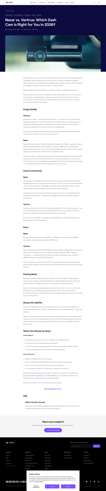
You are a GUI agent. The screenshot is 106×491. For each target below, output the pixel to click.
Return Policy (97, 486)
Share (36, 29)
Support (72, 2)
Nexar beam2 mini (30, 455)
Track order (86, 455)
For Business (60, 2)
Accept (52, 486)
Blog (67, 2)
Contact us (8, 463)
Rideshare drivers (68, 457)
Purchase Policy (88, 486)
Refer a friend (48, 465)
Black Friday (48, 460)
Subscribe (96, 446)
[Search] (94, 2)
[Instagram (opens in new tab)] (98, 481)
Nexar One (26, 307)
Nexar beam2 (29, 457)
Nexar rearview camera (31, 463)
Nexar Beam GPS (30, 465)
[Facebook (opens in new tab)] (90, 481)
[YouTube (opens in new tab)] (86, 481)
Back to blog (10, 11)
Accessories (42, 2)
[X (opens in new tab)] (94, 481)
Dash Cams (32, 2)
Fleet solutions (51, 2)
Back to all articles (54, 430)
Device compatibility (89, 463)
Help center (87, 457)
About (7, 455)
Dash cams (47, 455)
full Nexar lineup (35, 382)
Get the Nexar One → (53, 389)
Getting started (87, 460)
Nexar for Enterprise (11, 465)
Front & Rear (48, 457)
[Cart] (98, 2)
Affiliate (47, 468)
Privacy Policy (39, 481)
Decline (68, 486)
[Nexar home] (9, 2)
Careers (8, 460)
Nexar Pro (28, 468)
